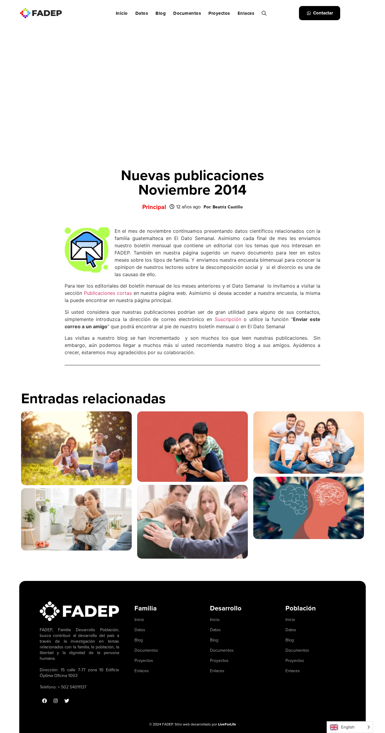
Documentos (187, 13)
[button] (223, 207)
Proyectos (219, 13)
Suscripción (226, 319)
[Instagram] (55, 701)
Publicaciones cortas (108, 293)
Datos (141, 13)
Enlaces (246, 13)
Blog (161, 13)
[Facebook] (44, 701)
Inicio (122, 13)
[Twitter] (67, 701)
